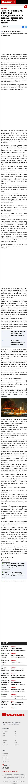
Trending (4, 740)
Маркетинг (5, 753)
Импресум (5, 758)
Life (15, 731)
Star (15, 733)
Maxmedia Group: (16, 722)
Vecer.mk (4, 724)
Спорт (15, 742)
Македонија (5, 731)
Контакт (4, 755)
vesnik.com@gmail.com (10, 771)
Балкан (4, 733)
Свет (3, 735)
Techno (4, 742)
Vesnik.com (5, 722)
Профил (16, 744)
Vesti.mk (9, 724)
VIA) (8, 560)
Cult (15, 740)
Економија (5, 744)
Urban (15, 735)
